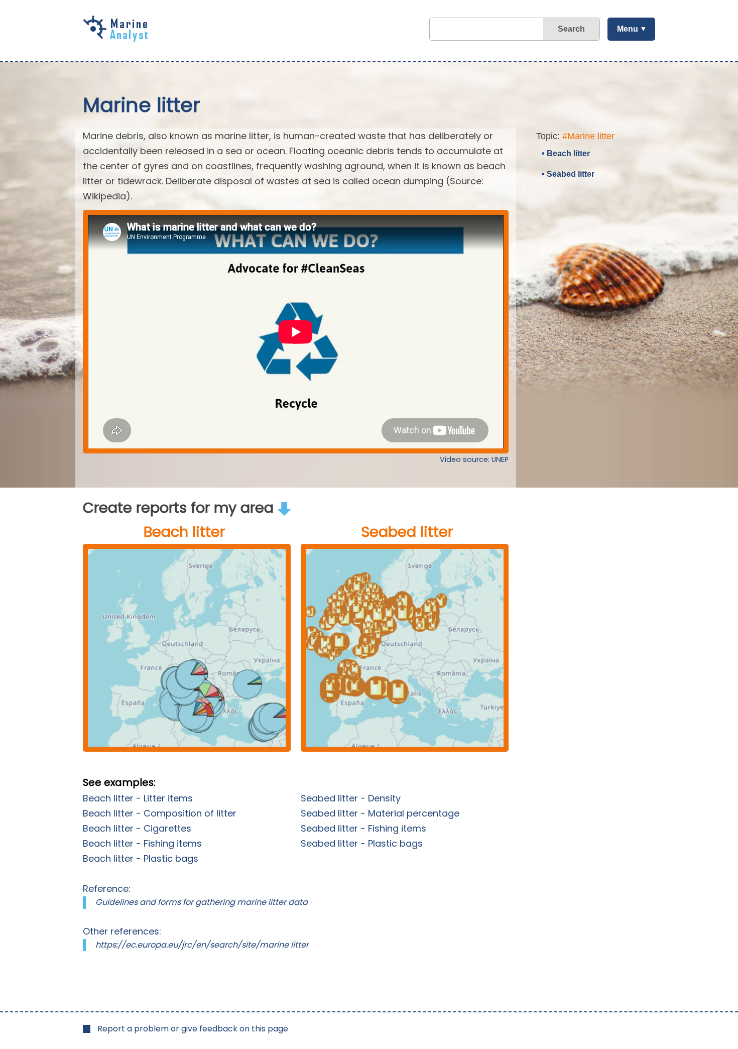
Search (571, 29)
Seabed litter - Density (351, 798)
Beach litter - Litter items (138, 798)
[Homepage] (118, 38)
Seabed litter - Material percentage (380, 813)
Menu (627, 29)
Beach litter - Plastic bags (140, 858)
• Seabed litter (568, 174)
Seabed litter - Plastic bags (362, 843)
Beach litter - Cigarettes (137, 828)
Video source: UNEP (474, 459)
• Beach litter (566, 153)
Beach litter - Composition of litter (159, 813)
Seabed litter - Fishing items (363, 828)
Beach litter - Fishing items (142, 843)
